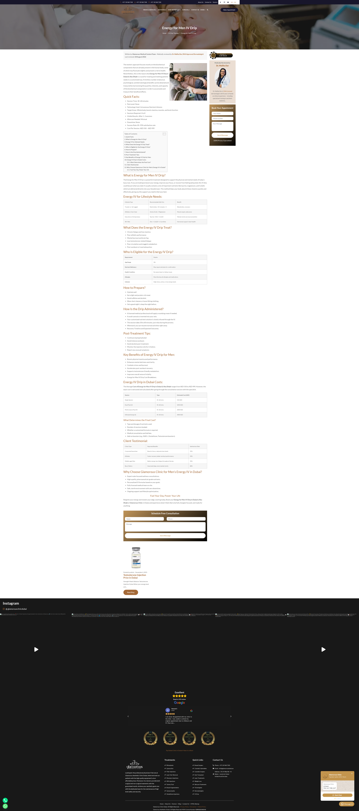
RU (235, 2)
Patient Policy (202, 807)
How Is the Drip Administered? (136, 152)
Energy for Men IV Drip (188, 33)
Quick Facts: (130, 137)
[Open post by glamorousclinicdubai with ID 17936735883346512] (108, 649)
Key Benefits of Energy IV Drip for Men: (138, 157)
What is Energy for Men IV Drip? (136, 139)
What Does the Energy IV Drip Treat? (137, 144)
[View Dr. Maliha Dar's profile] (222, 78)
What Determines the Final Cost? (140, 162)
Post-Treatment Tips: (132, 155)
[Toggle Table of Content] (163, 133)
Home (165, 33)
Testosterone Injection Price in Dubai (134, 576)
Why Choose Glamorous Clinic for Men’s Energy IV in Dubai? (146, 167)
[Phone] (5, 800)
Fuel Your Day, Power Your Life (139, 170)
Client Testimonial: (133, 165)
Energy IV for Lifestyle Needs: (135, 142)
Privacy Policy (185, 807)
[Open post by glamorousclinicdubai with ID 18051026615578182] (36, 649)
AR (232, 2)
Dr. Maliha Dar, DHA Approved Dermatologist (188, 54)
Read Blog (130, 592)
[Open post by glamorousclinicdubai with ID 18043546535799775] (323, 649)
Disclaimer (193, 807)
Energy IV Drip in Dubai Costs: (136, 160)
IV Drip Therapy (173, 33)
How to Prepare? (131, 149)
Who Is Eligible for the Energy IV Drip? (138, 147)
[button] (179, 719)
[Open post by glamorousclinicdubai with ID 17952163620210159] (251, 649)
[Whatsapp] (5, 806)
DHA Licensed (227, 91)
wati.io (339, 798)
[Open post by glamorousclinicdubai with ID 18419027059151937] (179, 649)
